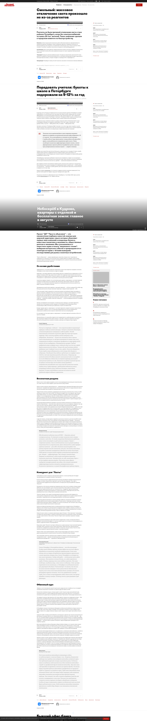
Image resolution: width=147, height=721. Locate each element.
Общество (87, 187)
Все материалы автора (53, 28)
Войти (139, 4)
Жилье (86, 700)
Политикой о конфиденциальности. (95, 718)
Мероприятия (77, 5)
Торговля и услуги (73, 187)
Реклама (84, 5)
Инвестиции (97, 700)
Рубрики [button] (59, 5)
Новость (41, 187)
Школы (67, 187)
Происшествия (49, 73)
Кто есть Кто (91, 5)
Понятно (106, 718)
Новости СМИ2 (40, 81)
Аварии (54, 73)
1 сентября (62, 187)
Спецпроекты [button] (67, 5)
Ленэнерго (65, 73)
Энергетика (59, 73)
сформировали (44, 176)
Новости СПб (42, 73)
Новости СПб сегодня (55, 187)
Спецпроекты (50, 700)
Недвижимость (81, 700)
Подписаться (83, 1)
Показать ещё (96, 55)
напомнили (47, 170)
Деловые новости (80, 187)
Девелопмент (91, 700)
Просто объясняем (43, 700)
